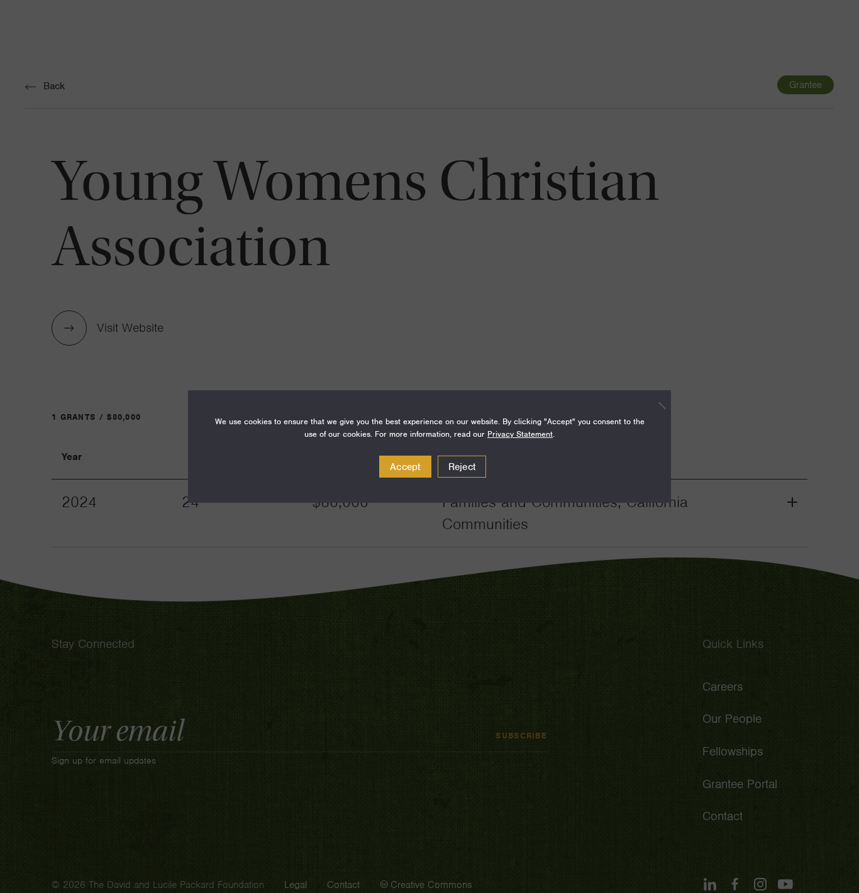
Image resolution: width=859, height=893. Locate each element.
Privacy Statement (520, 434)
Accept (405, 467)
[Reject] (655, 405)
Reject (462, 467)
